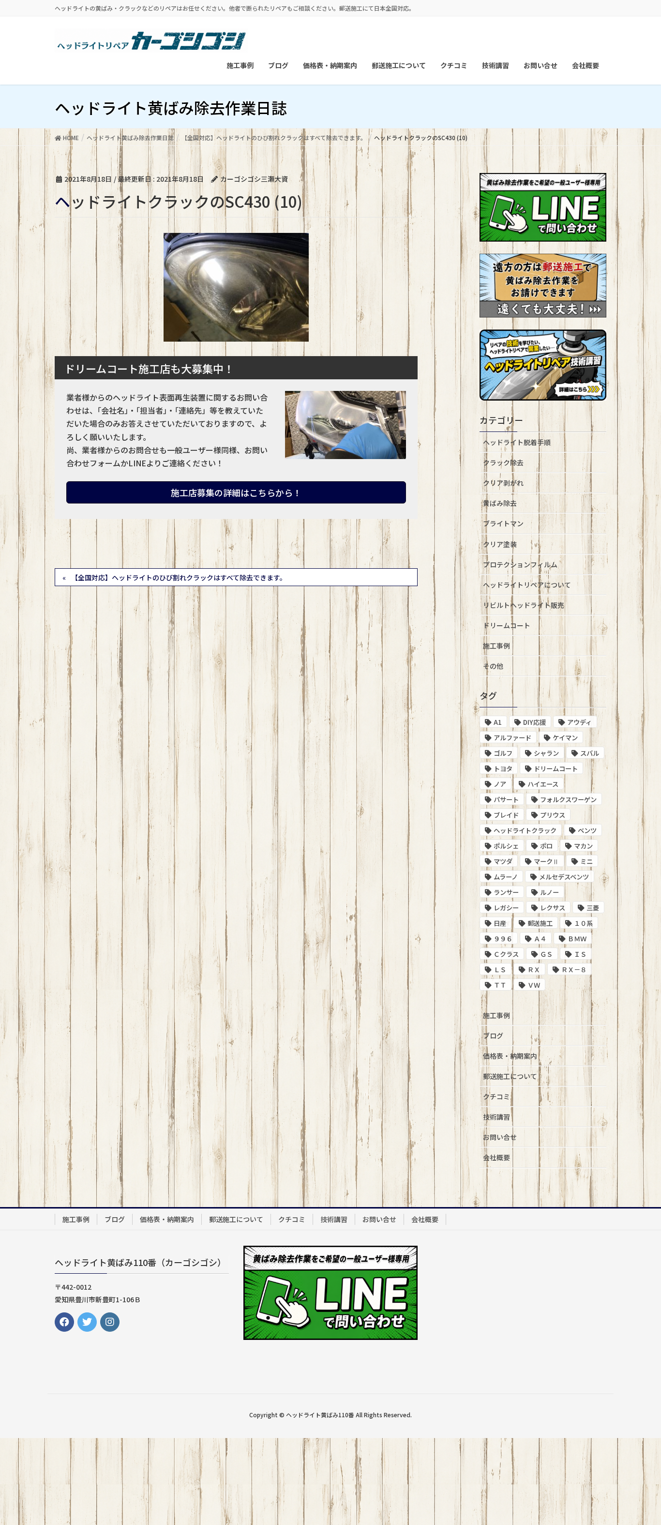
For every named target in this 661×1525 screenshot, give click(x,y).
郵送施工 (540, 923)
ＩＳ (580, 954)
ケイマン (565, 737)
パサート (506, 799)
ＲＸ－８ (573, 969)
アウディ (579, 722)
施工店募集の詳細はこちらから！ (236, 492)
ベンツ (587, 830)
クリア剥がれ (503, 483)
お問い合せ (500, 1137)
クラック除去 (503, 462)
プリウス (552, 815)
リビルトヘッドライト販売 (523, 605)
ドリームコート (506, 625)
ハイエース (542, 784)
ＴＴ (500, 985)
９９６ (503, 938)
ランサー (506, 892)
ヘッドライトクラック (525, 830)
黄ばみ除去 (500, 503)
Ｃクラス (506, 954)
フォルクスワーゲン (568, 799)
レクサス (552, 907)
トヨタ (503, 768)
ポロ (546, 845)
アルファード (512, 737)
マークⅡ (546, 861)
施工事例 (496, 645)
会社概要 (496, 1157)
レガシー (506, 907)
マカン (583, 845)
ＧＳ (546, 954)
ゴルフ (503, 753)
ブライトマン (503, 523)
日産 (500, 923)
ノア (500, 784)
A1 (498, 722)
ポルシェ (506, 845)
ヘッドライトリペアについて (527, 585)
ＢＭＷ (577, 938)
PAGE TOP (637, 1470)
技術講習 (496, 1117)
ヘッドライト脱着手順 (517, 442)
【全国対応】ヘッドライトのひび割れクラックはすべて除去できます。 (178, 577)
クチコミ (496, 1096)
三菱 (592, 907)
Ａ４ (540, 938)
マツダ (503, 861)
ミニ (586, 861)
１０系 (583, 923)
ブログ (493, 1035)
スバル (589, 753)
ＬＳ (500, 969)
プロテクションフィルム (520, 564)
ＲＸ (533, 969)
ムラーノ (506, 876)
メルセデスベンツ (564, 876)
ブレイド (506, 815)
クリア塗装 (500, 544)
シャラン (546, 753)
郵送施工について (510, 1076)
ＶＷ (533, 985)
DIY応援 (534, 722)
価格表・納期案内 (510, 1056)
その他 (493, 666)
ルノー (549, 892)
